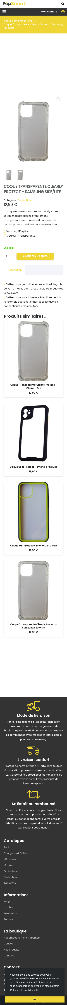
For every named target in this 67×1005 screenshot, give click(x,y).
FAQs (7, 901)
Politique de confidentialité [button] (24, 990)
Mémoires (10, 859)
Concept (9, 943)
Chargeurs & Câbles (16, 853)
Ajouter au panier (35, 256)
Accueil (8, 21)
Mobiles (8, 865)
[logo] (14, 4)
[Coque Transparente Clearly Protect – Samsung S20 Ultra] (33, 563)
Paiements (10, 913)
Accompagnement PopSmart (22, 937)
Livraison (9, 907)
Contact (9, 955)
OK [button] (34, 999)
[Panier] (63, 12)
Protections (25, 21)
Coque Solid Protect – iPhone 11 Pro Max (33, 467)
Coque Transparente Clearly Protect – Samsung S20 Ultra (33, 626)
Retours (8, 919)
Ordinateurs (11, 871)
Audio (7, 847)
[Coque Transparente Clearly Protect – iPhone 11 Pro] (33, 323)
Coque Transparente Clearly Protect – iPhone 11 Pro (33, 386)
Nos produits (11, 949)
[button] (63, 4)
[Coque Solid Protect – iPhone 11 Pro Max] (33, 405)
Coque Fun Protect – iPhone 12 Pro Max (33, 545)
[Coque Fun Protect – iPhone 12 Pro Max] (33, 484)
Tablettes (10, 883)
